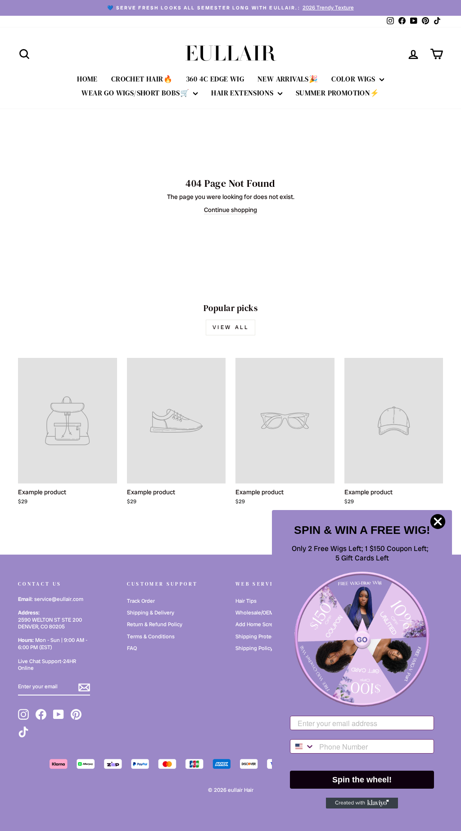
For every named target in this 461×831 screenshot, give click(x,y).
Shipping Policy (254, 648)
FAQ (132, 648)
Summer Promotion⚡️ (338, 93)
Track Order (141, 601)
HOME (87, 79)
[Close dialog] (438, 521)
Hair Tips (246, 601)
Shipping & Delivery (150, 612)
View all (230, 327)
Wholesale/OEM (254, 612)
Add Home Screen (257, 624)
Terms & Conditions (151, 636)
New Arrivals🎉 (288, 79)
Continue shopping (230, 210)
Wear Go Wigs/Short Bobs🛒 (136, 93)
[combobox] (302, 746)
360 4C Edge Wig (215, 79)
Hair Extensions (243, 93)
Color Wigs (354, 79)
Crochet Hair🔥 (141, 79)
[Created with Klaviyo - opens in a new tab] (362, 803)
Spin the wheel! (362, 779)
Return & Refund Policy (154, 624)
